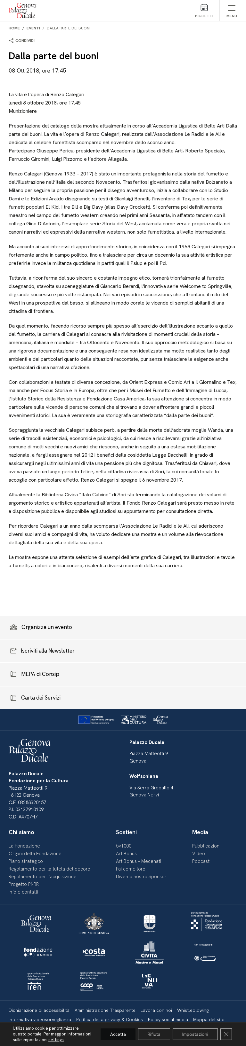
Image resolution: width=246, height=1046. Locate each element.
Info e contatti (23, 892)
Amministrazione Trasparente (105, 1010)
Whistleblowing (193, 1010)
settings (56, 1039)
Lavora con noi (156, 1010)
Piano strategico (26, 861)
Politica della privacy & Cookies (109, 1019)
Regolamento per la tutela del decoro (49, 869)
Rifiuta (154, 1034)
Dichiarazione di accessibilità (39, 1010)
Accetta (118, 1034)
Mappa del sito (209, 1019)
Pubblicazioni (206, 846)
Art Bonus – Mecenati (138, 861)
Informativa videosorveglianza (40, 1019)
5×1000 (123, 846)
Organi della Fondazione (35, 853)
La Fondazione (24, 846)
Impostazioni (195, 1034)
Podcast (200, 861)
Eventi (33, 28)
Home (14, 28)
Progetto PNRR (24, 884)
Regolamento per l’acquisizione (43, 876)
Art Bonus (126, 853)
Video (198, 853)
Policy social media (168, 1019)
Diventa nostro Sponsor (141, 876)
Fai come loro (130, 869)
